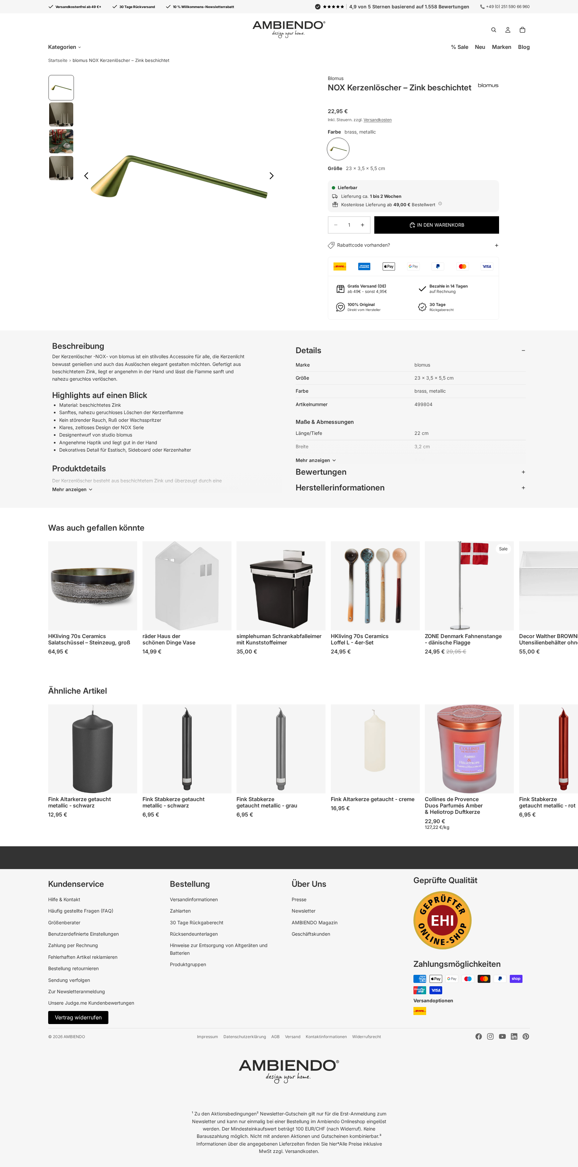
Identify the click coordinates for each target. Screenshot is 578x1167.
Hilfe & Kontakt (64, 899)
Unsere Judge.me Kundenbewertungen (91, 1003)
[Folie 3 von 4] (61, 141)
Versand (292, 1036)
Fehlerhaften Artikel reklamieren (82, 957)
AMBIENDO (74, 1036)
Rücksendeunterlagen (194, 934)
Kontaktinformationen (326, 1036)
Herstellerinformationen (340, 487)
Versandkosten (378, 119)
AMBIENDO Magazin (315, 922)
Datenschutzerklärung (244, 1036)
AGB (275, 1036)
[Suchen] (493, 29)
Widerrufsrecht (366, 1036)
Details (308, 350)
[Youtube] (502, 1036)
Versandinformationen (194, 899)
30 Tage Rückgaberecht (196, 922)
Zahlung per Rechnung (73, 945)
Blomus (336, 78)
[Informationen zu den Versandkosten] (440, 203)
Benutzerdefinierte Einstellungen (83, 934)
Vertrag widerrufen (78, 1017)
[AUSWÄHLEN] (127, 620)
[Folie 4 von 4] (61, 168)
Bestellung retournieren (73, 968)
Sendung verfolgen (69, 980)
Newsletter (303, 911)
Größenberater (64, 922)
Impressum (207, 1036)
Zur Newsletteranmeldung (76, 991)
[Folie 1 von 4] (61, 88)
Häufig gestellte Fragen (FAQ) (80, 911)
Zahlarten (180, 911)
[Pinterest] (526, 1036)
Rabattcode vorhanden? (363, 245)
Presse (299, 899)
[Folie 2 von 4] (61, 114)
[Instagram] (490, 1036)
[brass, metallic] (338, 149)
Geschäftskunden (311, 934)
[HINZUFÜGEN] (315, 620)
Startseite (58, 60)
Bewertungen (321, 472)
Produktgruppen (188, 964)
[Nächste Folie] (273, 176)
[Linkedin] (514, 1036)
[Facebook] (479, 1036)
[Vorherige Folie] (84, 176)
